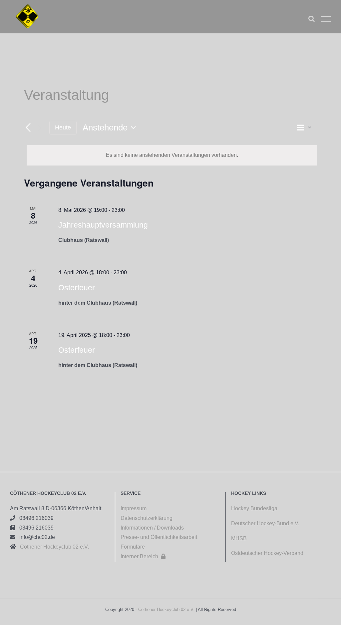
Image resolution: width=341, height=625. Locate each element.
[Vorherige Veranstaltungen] (28, 128)
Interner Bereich (143, 556)
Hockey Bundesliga (254, 508)
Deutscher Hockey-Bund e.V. (265, 523)
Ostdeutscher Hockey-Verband (268, 553)
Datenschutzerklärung (146, 518)
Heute (63, 127)
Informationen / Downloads (152, 528)
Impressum (134, 508)
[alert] (172, 155)
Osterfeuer (76, 287)
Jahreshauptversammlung (103, 225)
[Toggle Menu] (326, 19)
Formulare (133, 547)
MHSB (239, 538)
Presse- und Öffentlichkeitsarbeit (159, 537)
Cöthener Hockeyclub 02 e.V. (52, 547)
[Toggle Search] (311, 18)
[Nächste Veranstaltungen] (39, 127)
